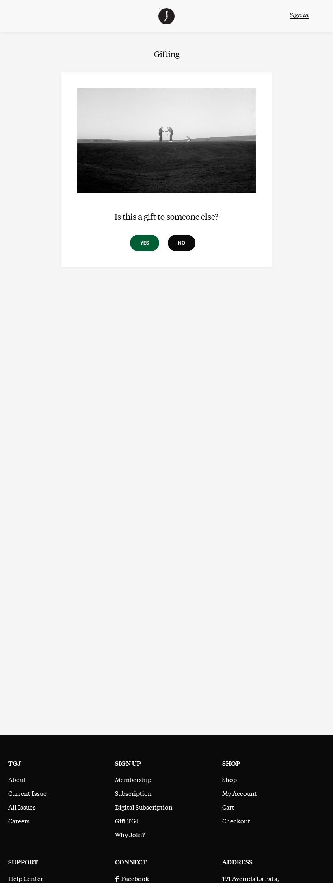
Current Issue (27, 792)
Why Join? (130, 834)
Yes (144, 243)
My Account (239, 792)
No (181, 243)
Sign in (299, 14)
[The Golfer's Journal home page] (166, 21)
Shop (229, 779)
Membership (133, 779)
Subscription (133, 792)
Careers (19, 820)
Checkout (236, 820)
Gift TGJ (127, 820)
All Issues (22, 806)
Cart (228, 806)
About (17, 779)
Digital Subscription (144, 806)
